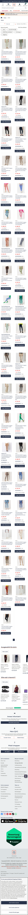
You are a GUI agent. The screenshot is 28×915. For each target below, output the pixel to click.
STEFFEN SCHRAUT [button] (7, 32)
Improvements (3, 875)
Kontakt (2, 762)
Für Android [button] (21, 751)
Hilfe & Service (18, 778)
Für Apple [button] (7, 751)
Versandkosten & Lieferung (20, 767)
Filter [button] (8, 23)
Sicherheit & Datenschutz (20, 774)
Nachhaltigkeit (18, 791)
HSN (1, 873)
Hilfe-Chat (3, 760)
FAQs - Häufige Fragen (19, 776)
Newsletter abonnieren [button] (14, 722)
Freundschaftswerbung (5, 793)
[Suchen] (25, 8)
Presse (2, 771)
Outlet (16, 808)
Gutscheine (3, 791)
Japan (20, 857)
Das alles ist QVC (18, 789)
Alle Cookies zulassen (14, 902)
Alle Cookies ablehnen (14, 907)
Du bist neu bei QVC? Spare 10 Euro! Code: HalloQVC (13, 1)
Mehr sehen (5, 651)
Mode (5, 17)
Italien (17, 857)
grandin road (21, 873)
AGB (2, 866)
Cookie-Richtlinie (13, 898)
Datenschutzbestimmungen (12, 866)
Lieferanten (3, 773)
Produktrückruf (4, 775)
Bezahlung (17, 769)
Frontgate (12, 873)
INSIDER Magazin (4, 787)
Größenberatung (18, 765)
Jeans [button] (3, 29)
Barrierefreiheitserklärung (20, 793)
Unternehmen (18, 787)
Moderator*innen (18, 802)
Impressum (18, 868)
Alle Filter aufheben (22, 27)
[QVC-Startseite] (1, 18)
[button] (3, 5)
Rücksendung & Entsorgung (20, 771)
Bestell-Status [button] (20, 737)
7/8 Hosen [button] (18, 32)
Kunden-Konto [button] (7, 737)
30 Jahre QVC (16, 10)
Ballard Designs (6, 873)
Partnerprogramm (4, 796)
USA (7, 857)
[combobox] (12, 8)
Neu (11, 10)
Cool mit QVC (24, 10)
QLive (2, 768)
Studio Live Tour (18, 806)
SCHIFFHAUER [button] (12, 29)
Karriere (16, 799)
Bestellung (17, 760)
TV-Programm (4, 789)
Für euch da (3, 798)
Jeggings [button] (4, 34)
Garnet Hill (16, 873)
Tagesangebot (5, 10)
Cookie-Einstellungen (14, 912)
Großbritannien (12, 857)
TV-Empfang (17, 804)
